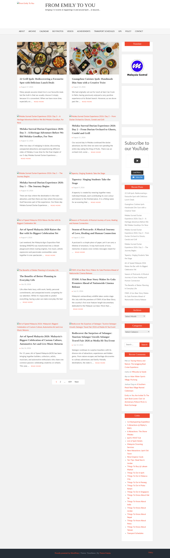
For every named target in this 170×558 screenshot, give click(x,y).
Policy (128, 31)
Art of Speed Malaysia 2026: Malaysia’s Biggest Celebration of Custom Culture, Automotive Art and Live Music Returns (41, 340)
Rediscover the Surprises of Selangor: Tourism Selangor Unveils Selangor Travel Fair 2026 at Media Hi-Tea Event (93, 337)
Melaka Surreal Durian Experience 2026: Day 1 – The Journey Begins (136, 247)
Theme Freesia (105, 553)
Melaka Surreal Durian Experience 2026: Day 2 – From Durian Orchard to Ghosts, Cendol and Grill (94, 129)
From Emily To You (70, 5)
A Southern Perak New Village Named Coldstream (135, 388)
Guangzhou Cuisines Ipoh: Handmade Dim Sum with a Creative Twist (135, 208)
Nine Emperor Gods (135, 457)
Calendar (44, 31)
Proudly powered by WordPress (67, 553)
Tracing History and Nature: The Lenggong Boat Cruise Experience (135, 364)
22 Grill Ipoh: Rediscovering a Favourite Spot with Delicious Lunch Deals (136, 196)
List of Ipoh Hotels (134, 441)
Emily (127, 395)
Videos (70, 31)
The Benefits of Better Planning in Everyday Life (137, 287)
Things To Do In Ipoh (135, 473)
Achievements (83, 31)
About (22, 31)
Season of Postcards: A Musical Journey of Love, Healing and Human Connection (137, 277)
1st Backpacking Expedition (138, 422)
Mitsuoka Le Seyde (139, 372)
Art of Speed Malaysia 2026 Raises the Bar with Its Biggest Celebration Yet (136, 266)
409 (70, 382)
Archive (32, 31)
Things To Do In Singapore (138, 492)
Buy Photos (57, 31)
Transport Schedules (104, 31)
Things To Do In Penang (137, 482)
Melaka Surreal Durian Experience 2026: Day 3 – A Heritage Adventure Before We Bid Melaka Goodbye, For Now (42, 132)
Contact (139, 31)
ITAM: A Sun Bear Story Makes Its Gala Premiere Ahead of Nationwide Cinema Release (93, 283)
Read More (39, 101)
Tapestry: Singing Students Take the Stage (137, 256)
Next (77, 382)
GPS (120, 31)
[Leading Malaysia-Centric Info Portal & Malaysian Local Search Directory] (137, 67)
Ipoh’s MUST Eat (134, 438)
